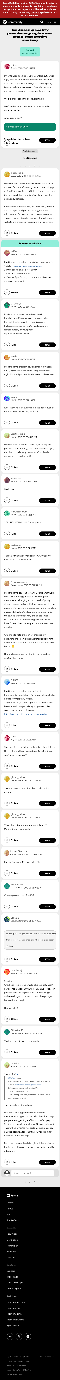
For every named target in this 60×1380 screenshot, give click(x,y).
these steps (37, 12)
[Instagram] (10, 1336)
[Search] (42, 22)
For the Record (14, 1220)
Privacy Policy (11, 1361)
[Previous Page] (21, 166)
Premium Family (14, 1313)
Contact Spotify (14, 1288)
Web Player (12, 1276)
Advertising (12, 1245)
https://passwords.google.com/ (27, 265)
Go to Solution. (21, 126)
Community (15, 22)
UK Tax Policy (27, 1370)
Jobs (9, 1214)
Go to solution (31, 53)
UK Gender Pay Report (15, 1374)
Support (11, 1270)
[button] (55, 66)
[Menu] (55, 22)
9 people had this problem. (17, 139)
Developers (12, 1239)
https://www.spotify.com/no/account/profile (25, 714)
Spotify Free (13, 1325)
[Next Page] (38, 166)
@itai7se (11, 1078)
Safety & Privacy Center (21, 1357)
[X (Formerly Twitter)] (19, 1336)
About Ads (10, 1366)
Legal (9, 1357)
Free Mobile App (15, 1282)
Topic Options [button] (29, 151)
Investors (11, 1251)
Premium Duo (13, 1307)
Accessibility (21, 1366)
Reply (47, 140)
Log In (48, 21)
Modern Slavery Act (13, 1370)
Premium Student (15, 1319)
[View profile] (7, 66)
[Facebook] (28, 1336)
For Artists (12, 1233)
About (10, 1208)
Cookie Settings (24, 1361)
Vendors (11, 1257)
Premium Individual (16, 1302)
